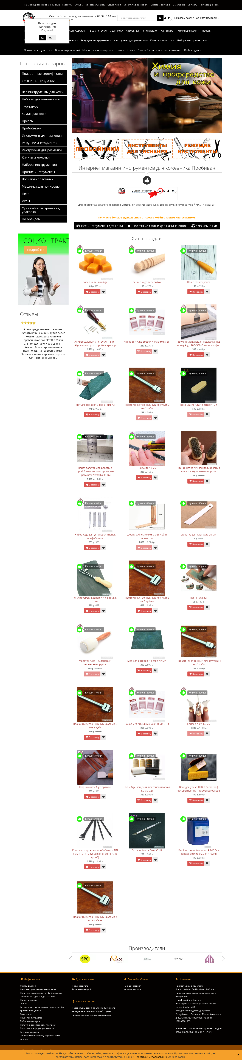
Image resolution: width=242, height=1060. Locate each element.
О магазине (179, 4)
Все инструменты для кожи (106, 30)
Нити (119, 50)
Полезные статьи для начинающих (159, 226)
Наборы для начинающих (141, 30)
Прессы (207, 30)
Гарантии (67, 4)
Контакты (192, 4)
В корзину (93, 291)
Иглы (130, 50)
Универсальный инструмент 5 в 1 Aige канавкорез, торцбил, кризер (95, 343)
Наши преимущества (31, 1017)
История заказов (132, 989)
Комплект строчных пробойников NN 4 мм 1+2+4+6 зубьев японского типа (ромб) (95, 853)
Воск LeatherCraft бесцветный (198, 404)
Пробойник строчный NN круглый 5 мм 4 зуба (95, 725)
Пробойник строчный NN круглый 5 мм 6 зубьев (147, 599)
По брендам (191, 50)
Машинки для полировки (97, 50)
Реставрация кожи (209, 4)
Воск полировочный (67, 50)
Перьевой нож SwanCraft (147, 850)
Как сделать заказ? (95, 4)
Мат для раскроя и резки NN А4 (146, 660)
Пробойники (31, 128)
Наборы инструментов (191, 40)
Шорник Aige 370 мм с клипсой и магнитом (147, 536)
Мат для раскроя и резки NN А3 (95, 404)
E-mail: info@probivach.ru (188, 999)
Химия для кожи (188, 30)
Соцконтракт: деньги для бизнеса (37, 996)
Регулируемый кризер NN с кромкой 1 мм (95, 599)
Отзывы (79, 4)
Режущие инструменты (95, 40)
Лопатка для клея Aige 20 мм (198, 534)
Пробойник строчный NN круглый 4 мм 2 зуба (199, 662)
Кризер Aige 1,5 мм (198, 724)
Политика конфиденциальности (37, 1028)
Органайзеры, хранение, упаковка (158, 50)
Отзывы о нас (206, 226)
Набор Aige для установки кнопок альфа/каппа (95, 536)
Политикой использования (151, 1057)
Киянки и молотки (161, 40)
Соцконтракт (114, 4)
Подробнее (35, 250)
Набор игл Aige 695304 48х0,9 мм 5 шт (147, 341)
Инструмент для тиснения (42, 135)
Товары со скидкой (82, 989)
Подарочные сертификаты (42, 73)
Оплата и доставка (160, 4)
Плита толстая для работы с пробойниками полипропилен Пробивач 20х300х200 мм (95, 471)
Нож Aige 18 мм (147, 468)
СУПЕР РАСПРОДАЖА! (72, 30)
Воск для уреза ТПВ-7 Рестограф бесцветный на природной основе (199, 788)
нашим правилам (101, 1014)
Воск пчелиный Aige (95, 282)
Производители (80, 985)
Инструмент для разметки (130, 40)
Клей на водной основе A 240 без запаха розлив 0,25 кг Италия (198, 851)
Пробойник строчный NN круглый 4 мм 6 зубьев (95, 918)
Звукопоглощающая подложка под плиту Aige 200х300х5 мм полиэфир (198, 343)
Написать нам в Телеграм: (189, 985)
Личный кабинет (132, 985)
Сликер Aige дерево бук (147, 282)
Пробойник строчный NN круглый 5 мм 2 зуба (147, 406)
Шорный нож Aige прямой (95, 787)
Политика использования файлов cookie (41, 992)
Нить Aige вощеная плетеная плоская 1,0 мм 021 (147, 788)
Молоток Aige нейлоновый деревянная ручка (95, 662)
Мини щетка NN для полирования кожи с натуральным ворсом (199, 469)
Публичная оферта (30, 1021)
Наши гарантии (28, 999)
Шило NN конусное (198, 282)
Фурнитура (167, 30)
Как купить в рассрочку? (135, 4)
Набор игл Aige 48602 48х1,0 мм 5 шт (147, 724)
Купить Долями (28, 985)
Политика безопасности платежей (38, 1024)
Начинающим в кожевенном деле (42, 4)
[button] (193, 18)
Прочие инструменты (37, 50)
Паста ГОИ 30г (198, 597)
